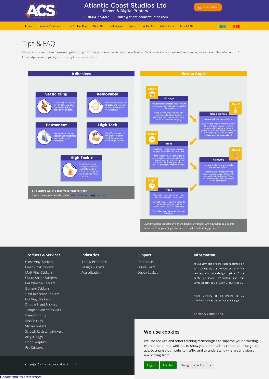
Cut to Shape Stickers (41, 278)
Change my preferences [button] (196, 365)
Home (28, 26)
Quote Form (167, 26)
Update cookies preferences (21, 377)
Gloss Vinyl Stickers (39, 262)
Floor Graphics (36, 342)
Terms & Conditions (208, 314)
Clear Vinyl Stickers (39, 267)
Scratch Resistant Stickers (44, 331)
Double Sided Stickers (41, 304)
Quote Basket (210, 7)
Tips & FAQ (186, 26)
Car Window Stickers (40, 283)
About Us (98, 26)
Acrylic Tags (34, 337)
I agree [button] (151, 365)
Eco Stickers (34, 347)
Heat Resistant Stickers (42, 294)
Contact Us (148, 26)
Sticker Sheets (35, 326)
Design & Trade (92, 267)
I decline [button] (168, 365)
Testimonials (116, 26)
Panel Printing (35, 315)
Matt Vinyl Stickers (39, 272)
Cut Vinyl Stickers (38, 299)
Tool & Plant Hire (77, 26)
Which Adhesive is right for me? (88, 195)
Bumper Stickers (37, 288)
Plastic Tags (34, 321)
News (132, 26)
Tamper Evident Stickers (43, 310)
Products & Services (49, 26)
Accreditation (91, 272)
